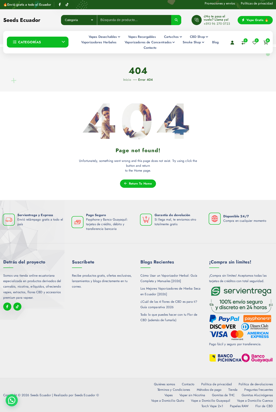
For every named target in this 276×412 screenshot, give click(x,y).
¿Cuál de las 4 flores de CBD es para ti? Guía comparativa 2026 (168, 304)
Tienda (232, 389)
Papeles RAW (239, 406)
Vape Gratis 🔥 (257, 20)
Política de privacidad (216, 384)
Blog (215, 42)
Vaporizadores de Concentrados (148, 42)
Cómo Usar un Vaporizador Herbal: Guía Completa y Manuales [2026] (168, 278)
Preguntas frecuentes (258, 389)
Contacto (150, 47)
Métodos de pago (209, 389)
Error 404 (145, 79)
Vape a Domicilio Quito (167, 400)
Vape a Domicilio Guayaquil (210, 400)
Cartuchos (171, 36)
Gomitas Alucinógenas (257, 395)
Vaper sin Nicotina (192, 395)
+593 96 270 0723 (217, 23)
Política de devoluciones (256, 384)
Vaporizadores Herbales (98, 42)
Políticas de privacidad (257, 3)
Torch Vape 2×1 (212, 406)
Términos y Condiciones (173, 389)
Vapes (168, 395)
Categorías (29, 42)
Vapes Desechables (103, 36)
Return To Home (140, 183)
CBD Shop (197, 36)
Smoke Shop (192, 42)
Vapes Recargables (142, 36)
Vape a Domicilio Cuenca (255, 400)
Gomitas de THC (223, 395)
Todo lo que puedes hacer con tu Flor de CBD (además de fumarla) (168, 317)
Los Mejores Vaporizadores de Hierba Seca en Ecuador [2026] (170, 291)
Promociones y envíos (220, 3)
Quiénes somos (164, 384)
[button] (12, 400)
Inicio (127, 79)
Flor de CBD (264, 406)
